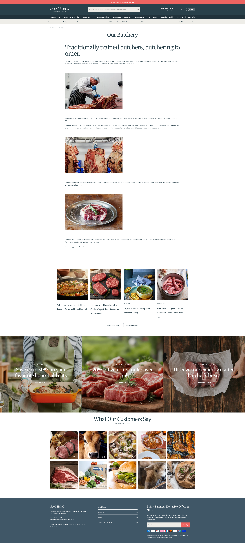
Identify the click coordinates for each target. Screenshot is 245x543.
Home (52, 27)
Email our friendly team (168, 11)
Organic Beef (88, 17)
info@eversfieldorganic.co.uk (64, 519)
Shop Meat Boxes (204, 382)
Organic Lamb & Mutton (122, 17)
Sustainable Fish (167, 17)
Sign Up (185, 525)
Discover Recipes (132, 325)
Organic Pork (140, 17)
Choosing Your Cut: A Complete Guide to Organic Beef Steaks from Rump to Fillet (104, 309)
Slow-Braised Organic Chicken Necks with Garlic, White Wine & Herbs (171, 312)
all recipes (127, 303)
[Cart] (187, 9)
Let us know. (89, 247)
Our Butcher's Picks (71, 17)
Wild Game (153, 17)
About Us (118, 512)
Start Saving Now (40, 382)
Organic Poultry (103, 17)
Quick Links (118, 507)
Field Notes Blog (113, 325)
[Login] (181, 10)
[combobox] (112, 9)
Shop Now (122, 382)
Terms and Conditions (118, 522)
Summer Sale (55, 17)
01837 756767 (57, 517)
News (118, 517)
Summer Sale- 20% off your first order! (122, 2)
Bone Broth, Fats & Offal (186, 17)
